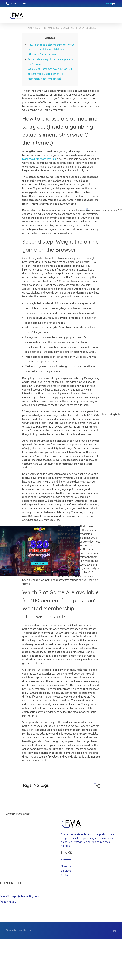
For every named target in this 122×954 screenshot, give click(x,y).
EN (107, 3)
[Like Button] (95, 783)
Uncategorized (87, 28)
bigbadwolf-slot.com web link (39, 159)
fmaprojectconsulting (60, 28)
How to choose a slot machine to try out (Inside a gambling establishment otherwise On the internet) (51, 49)
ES (110, 3)
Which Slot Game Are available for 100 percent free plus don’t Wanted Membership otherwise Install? (50, 74)
